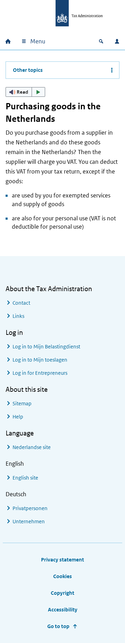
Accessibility (62, 609)
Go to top (58, 626)
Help (17, 416)
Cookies (62, 576)
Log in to (46, 346)
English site (25, 477)
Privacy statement (62, 559)
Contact (21, 302)
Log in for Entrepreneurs (39, 373)
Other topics (28, 70)
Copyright (62, 593)
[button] (25, 92)
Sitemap (22, 403)
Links (18, 316)
